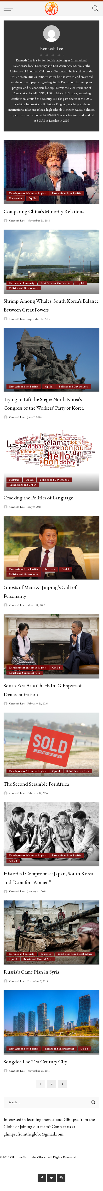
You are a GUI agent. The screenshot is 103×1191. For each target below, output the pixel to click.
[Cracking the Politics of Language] (51, 458)
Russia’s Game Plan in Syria (31, 971)
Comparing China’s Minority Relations (44, 211)
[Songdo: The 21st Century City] (51, 1022)
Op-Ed (32, 198)
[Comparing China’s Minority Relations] (51, 172)
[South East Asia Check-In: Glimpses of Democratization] (51, 646)
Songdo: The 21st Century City (35, 1061)
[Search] (94, 8)
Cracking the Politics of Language (38, 497)
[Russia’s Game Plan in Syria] (51, 932)
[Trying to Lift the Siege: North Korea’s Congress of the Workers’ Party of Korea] (51, 360)
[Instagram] (61, 1178)
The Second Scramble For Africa (36, 783)
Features (14, 479)
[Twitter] (51, 1178)
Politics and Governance (23, 288)
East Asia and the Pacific (66, 193)
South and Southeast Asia (24, 672)
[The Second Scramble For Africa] (51, 745)
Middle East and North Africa (74, 953)
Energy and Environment (59, 1048)
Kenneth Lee (17, 220)
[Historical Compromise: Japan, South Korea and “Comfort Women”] (51, 834)
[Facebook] (42, 1178)
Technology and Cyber (22, 484)
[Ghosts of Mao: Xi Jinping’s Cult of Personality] (51, 548)
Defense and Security (21, 283)
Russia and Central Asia (37, 959)
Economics (15, 198)
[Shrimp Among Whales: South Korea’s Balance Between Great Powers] (51, 262)
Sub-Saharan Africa (77, 771)
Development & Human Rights (27, 193)
